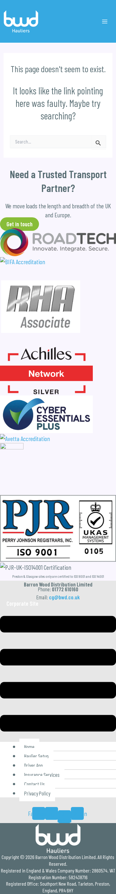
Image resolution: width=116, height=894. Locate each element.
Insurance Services (42, 774)
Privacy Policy (37, 793)
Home (29, 746)
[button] (58, 675)
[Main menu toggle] (105, 21)
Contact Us (34, 784)
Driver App (33, 765)
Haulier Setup (36, 756)
